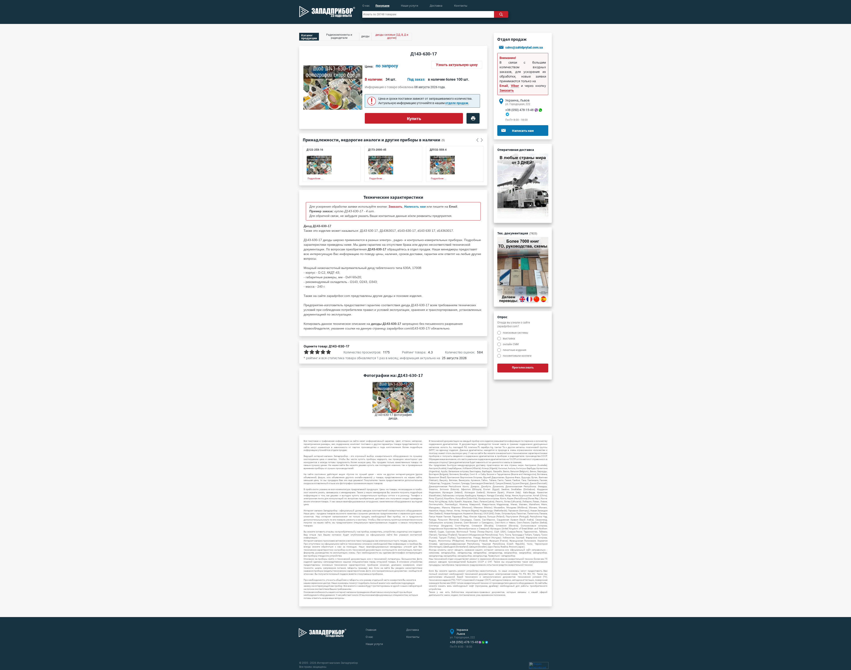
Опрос (502, 317)
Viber (515, 86)
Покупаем (382, 6)
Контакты (460, 6)
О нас (366, 6)
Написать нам (523, 130)
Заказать (507, 90)
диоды (388, 296)
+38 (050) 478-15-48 (519, 110)
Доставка (436, 6)
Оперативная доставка (515, 149)
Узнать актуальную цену (457, 65)
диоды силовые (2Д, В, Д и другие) (391, 36)
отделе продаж (456, 103)
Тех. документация (517, 233)
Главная (371, 630)
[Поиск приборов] (501, 14)
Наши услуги (409, 6)
